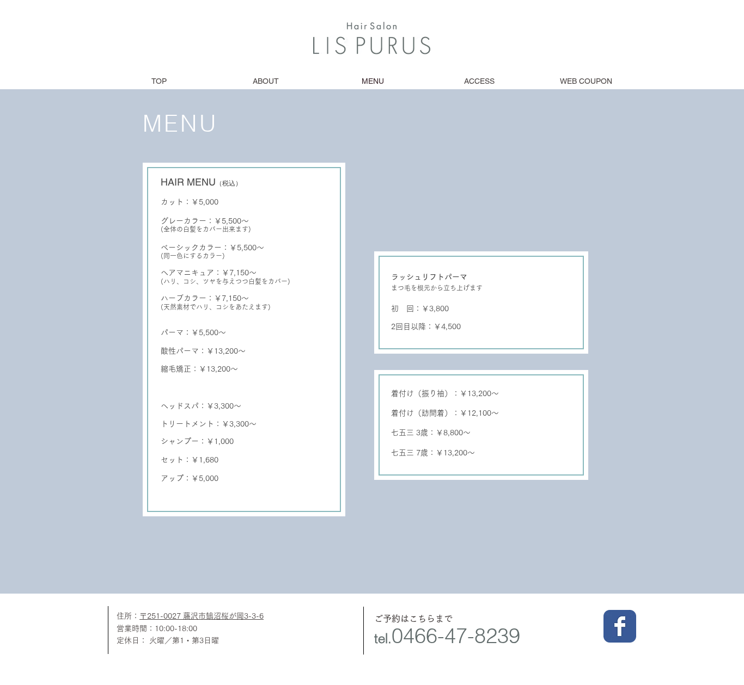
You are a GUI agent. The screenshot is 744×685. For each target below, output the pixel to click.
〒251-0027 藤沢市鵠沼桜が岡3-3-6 (201, 616)
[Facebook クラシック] (619, 626)
